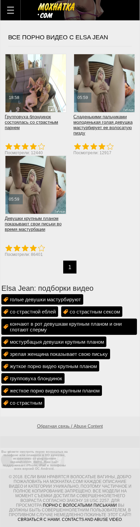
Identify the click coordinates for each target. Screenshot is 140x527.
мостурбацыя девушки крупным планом (57, 342)
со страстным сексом (95, 312)
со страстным (26, 403)
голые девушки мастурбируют (45, 299)
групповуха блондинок (36, 378)
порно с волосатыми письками (80, 505)
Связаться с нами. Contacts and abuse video (70, 519)
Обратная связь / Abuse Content (70, 426)
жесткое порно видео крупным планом (55, 390)
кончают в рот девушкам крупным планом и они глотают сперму (66, 326)
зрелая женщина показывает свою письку (59, 354)
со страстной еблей (33, 312)
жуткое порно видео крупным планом (53, 366)
